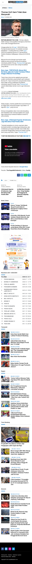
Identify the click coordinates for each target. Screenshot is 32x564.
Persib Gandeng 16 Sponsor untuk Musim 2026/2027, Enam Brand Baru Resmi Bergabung (20, 227)
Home (5, 7)
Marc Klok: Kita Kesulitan (18, 356)
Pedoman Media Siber (6, 556)
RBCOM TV (26, 136)
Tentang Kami (4, 554)
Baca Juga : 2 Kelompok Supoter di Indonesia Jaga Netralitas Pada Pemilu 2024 (16, 120)
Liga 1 (15, 47)
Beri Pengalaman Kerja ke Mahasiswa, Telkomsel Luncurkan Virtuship (19, 387)
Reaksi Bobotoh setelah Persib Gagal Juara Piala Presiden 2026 (20, 505)
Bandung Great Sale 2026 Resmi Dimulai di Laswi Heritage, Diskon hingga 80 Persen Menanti (19, 461)
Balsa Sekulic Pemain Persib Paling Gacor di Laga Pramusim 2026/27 (20, 364)
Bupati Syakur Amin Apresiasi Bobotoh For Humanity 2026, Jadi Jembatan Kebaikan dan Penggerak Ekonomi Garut (20, 533)
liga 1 (5, 180)
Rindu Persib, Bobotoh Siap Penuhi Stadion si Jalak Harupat (19, 513)
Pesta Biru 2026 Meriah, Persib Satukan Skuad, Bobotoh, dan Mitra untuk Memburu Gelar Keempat (20, 218)
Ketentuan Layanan (17, 554)
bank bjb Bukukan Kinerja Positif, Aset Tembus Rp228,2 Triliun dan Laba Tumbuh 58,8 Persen (20, 396)
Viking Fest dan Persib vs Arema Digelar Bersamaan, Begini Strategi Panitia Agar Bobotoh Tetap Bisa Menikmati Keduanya (20, 523)
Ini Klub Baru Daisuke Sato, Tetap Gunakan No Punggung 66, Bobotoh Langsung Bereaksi (23, 191)
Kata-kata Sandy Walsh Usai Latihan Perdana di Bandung (19, 335)
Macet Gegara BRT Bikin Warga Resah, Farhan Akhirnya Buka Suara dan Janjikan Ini (20, 452)
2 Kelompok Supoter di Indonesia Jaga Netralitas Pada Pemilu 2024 (7, 190)
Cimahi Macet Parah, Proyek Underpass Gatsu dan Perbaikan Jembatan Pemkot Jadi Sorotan (20, 472)
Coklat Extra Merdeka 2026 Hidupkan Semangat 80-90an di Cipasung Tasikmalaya (20, 497)
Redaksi (10, 554)
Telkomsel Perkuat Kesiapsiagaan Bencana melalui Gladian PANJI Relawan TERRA (20, 415)
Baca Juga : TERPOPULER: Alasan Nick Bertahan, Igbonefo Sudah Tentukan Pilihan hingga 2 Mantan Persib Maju (15, 71)
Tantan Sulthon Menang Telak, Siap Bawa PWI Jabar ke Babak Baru (20, 379)
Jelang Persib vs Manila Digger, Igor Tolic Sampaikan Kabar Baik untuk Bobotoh (20, 350)
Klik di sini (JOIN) (6, 98)
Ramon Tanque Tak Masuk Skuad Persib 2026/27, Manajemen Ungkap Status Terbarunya (19, 207)
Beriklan (14, 556)
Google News (24, 167)
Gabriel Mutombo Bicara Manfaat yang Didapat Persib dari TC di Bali (20, 342)
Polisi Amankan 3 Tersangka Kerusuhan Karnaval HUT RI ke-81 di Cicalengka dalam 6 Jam (19, 482)
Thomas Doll (20, 63)
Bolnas (2, 17)
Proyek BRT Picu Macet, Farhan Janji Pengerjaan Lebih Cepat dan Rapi (12, 444)
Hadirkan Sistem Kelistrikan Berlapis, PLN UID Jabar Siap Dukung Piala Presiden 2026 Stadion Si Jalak (19, 405)
